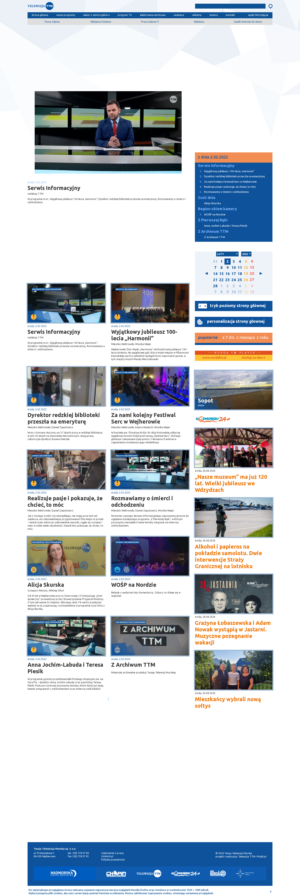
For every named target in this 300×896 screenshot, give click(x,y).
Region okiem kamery (217, 209)
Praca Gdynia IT (150, 21)
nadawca (179, 15)
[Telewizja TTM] (148, 873)
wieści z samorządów (95, 15)
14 (215, 274)
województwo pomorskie (46, 289)
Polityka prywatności (113, 859)
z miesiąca (245, 337)
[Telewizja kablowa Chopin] (116, 873)
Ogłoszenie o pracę (112, 853)
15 (221, 274)
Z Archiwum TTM (133, 665)
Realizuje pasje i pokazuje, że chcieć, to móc (65, 501)
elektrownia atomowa (153, 15)
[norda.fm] (214, 358)
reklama (196, 15)
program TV (125, 15)
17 (233, 274)
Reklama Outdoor (101, 21)
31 (215, 261)
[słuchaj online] (253, 358)
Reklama (199, 21)
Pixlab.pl (261, 856)
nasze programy (65, 15)
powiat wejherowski (127, 542)
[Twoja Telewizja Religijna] (245, 873)
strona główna (40, 15)
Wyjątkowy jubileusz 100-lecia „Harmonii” (144, 335)
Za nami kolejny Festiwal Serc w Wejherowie (143, 418)
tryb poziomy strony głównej (238, 305)
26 (246, 280)
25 (240, 280)
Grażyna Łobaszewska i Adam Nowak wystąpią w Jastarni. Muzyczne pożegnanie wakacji (233, 632)
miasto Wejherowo (127, 289)
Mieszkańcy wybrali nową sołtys (228, 702)
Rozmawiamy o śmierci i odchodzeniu (142, 501)
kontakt (230, 15)
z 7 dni (228, 337)
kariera (214, 15)
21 (215, 280)
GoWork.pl (107, 856)
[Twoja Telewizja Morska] (70, 7)
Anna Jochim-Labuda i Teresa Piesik (65, 668)
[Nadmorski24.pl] (185, 873)
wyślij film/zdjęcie (258, 15)
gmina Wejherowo (42, 456)
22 (221, 280)
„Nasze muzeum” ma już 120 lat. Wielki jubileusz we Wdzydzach (231, 483)
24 (233, 280)
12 (246, 267)
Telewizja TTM (246, 856)
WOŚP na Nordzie (133, 585)
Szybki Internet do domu (248, 21)
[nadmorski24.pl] (233, 419)
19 (246, 274)
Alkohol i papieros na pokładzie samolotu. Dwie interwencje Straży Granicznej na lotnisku (228, 556)
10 (233, 267)
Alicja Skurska (46, 585)
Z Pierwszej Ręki (213, 220)
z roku (262, 337)
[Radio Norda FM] (218, 873)
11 (240, 267)
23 (227, 280)
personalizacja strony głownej (235, 321)
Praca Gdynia (52, 21)
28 (215, 286)
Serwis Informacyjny (54, 332)
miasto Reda (39, 372)
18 (240, 274)
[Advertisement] (150, 56)
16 (227, 274)
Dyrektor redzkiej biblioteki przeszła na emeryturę (64, 418)
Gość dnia (206, 197)
